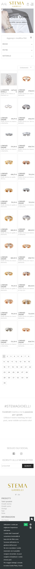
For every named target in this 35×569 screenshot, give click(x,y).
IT (16, 495)
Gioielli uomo (6, 506)
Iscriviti (27, 466)
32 (18, 378)
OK (26, 524)
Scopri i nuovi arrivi (18, 22)
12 (16, 362)
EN (19, 495)
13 (20, 362)
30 (9, 378)
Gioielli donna (6, 504)
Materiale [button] (7, 56)
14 (25, 362)
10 (8, 362)
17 (8, 367)
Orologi (4, 509)
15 (29, 362)
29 (4, 378)
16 (4, 367)
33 (22, 378)
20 (21, 367)
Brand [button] (5, 44)
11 (12, 362)
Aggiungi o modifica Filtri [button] (17, 38)
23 (4, 372)
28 (27, 372)
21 (26, 367)
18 (13, 367)
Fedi (2, 511)
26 (18, 372)
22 (30, 367)
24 (9, 372)
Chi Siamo (5, 520)
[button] (26, 68)
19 (17, 367)
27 (22, 372)
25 (13, 372)
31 (13, 378)
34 (27, 378)
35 (4, 383)
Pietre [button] (5, 50)
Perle (3, 513)
